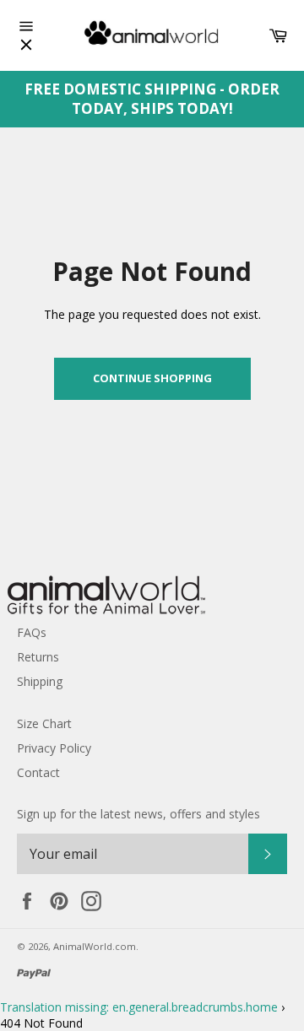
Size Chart (44, 723)
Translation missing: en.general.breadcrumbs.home (139, 1007)
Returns (38, 657)
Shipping (39, 681)
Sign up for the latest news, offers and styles (138, 814)
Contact (38, 772)
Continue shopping (152, 378)
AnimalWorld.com (94, 946)
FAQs (31, 632)
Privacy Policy (54, 748)
